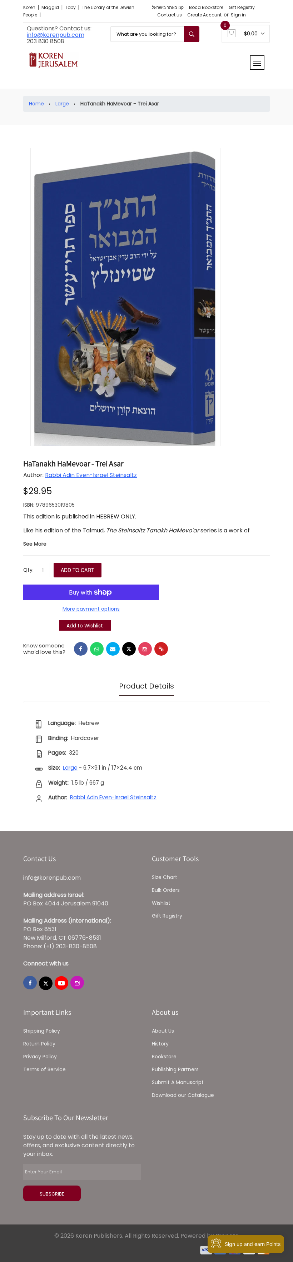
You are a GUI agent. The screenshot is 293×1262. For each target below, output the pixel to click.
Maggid (50, 7)
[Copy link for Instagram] (145, 649)
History (160, 1043)
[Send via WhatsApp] (97, 649)
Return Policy (39, 1043)
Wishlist (161, 902)
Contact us (169, 15)
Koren (29, 7)
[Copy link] (161, 649)
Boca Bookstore (206, 7)
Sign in (238, 15)
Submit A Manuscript (178, 1082)
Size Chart (164, 877)
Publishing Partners (175, 1069)
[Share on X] (129, 649)
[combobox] (154, 34)
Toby (71, 7)
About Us (163, 1030)
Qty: (28, 569)
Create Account (204, 15)
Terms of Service (44, 1069)
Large (62, 103)
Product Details (146, 686)
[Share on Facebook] (81, 649)
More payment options (91, 608)
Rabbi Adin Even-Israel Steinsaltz (91, 475)
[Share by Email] (113, 649)
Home (36, 103)
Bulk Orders (166, 890)
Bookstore (164, 1056)
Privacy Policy (40, 1056)
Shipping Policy (41, 1030)
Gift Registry (242, 7)
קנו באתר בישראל (168, 7)
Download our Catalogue (183, 1095)
